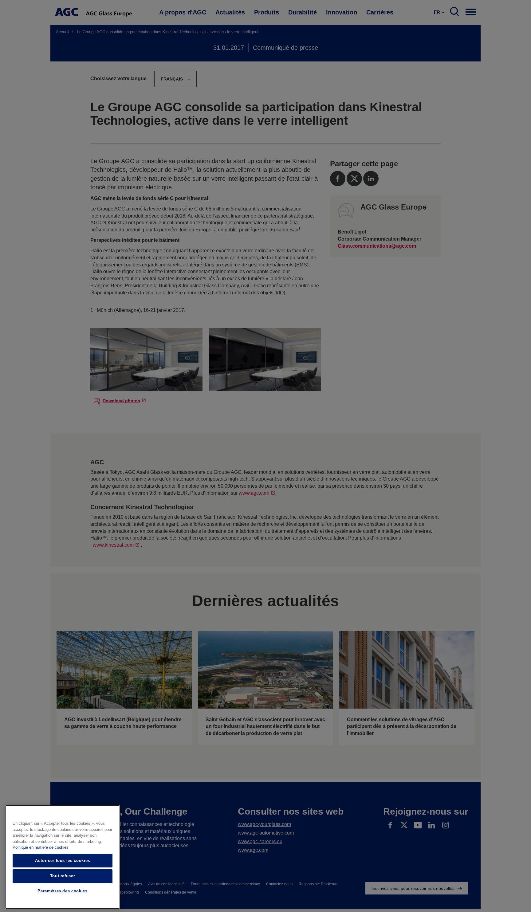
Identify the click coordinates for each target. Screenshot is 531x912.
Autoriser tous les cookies (62, 860)
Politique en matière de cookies (41, 847)
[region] (62, 857)
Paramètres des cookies (62, 891)
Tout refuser (62, 876)
